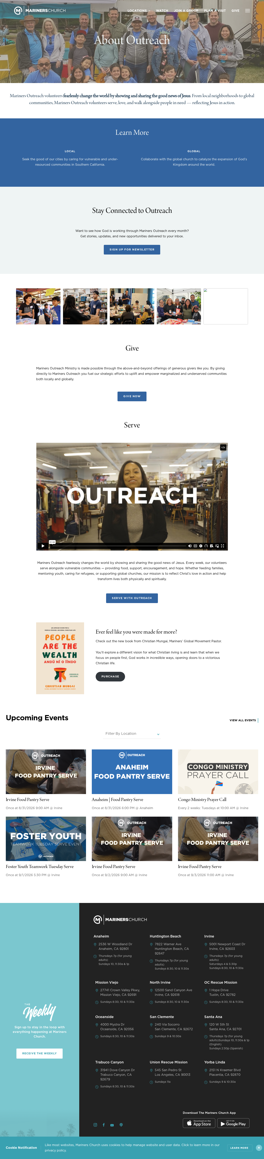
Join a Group (186, 10)
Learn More (239, 1148)
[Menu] (247, 11)
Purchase (110, 676)
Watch (162, 10)
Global (193, 151)
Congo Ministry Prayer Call (202, 800)
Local (70, 151)
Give (235, 10)
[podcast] (121, 1125)
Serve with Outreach (132, 598)
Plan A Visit (215, 10)
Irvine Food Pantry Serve (27, 800)
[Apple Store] (199, 1123)
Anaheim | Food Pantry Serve (117, 800)
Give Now (132, 396)
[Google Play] (233, 1123)
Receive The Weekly (39, 1053)
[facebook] (104, 1125)
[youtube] (112, 1125)
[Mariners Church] (40, 10)
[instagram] (95, 1125)
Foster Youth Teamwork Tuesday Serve (40, 867)
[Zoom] (38, 306)
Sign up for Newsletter (132, 249)
